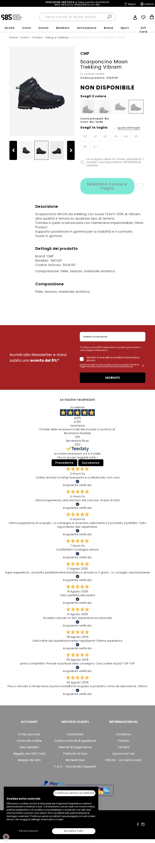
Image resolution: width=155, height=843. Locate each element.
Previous (15, 150)
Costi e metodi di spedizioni (75, 741)
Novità (10, 28)
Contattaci (75, 734)
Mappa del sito (29, 760)
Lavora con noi (123, 753)
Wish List (143, 17)
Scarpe (37, 37)
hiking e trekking (57, 37)
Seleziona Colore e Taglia (107, 186)
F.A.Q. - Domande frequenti (75, 766)
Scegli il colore (93, 96)
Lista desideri (29, 747)
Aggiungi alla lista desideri (140, 186)
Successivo (91, 463)
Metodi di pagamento (75, 747)
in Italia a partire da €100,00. (77, 3)
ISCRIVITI (112, 378)
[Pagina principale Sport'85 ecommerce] (11, 17)
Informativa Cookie (52, 819)
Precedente (64, 463)
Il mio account (29, 734)
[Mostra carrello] (152, 17)
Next (73, 150)
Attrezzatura (86, 28)
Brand (108, 28)
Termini (123, 747)
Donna (43, 28)
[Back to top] (148, 823)
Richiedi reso (75, 760)
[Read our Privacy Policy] (143, 365)
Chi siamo (123, 734)
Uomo (26, 28)
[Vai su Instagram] (143, 824)
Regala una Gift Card (29, 753)
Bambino (63, 28)
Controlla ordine (29, 741)
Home (14, 37)
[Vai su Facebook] (138, 824)
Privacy (123, 741)
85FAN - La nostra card (123, 760)
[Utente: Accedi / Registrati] (135, 17)
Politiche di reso (75, 753)
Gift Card (143, 30)
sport (125, 28)
